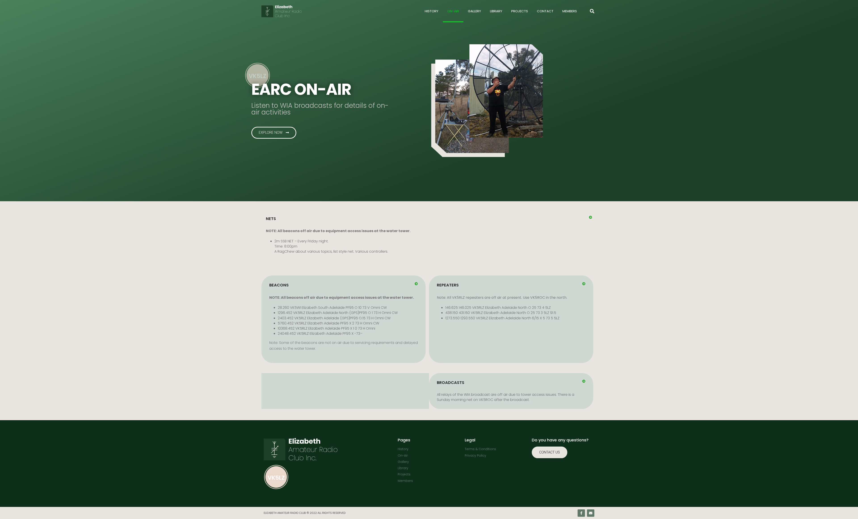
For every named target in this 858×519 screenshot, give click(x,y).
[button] (429, 218)
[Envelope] (590, 513)
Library (496, 11)
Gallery (474, 11)
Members (569, 11)
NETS (271, 218)
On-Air (453, 11)
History (431, 11)
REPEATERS (448, 285)
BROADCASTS (450, 382)
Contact (545, 11)
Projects (519, 11)
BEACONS (279, 285)
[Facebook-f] (581, 513)
